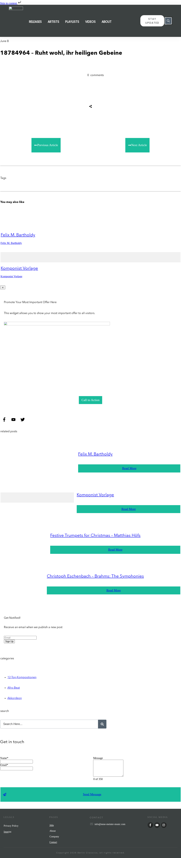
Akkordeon (14, 698)
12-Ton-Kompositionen (21, 677)
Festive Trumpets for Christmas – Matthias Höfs (95, 536)
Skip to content (8, 3)
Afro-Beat (13, 688)
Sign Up (9, 641)
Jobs (51, 825)
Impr (6, 831)
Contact (53, 842)
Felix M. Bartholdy (18, 235)
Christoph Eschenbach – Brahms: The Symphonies (95, 576)
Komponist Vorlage (19, 268)
